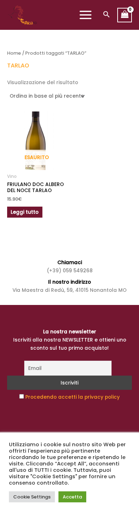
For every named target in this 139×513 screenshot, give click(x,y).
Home (14, 53)
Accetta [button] (72, 496)
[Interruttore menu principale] (85, 15)
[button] (106, 15)
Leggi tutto (24, 212)
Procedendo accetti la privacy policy (72, 397)
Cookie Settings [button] (32, 496)
